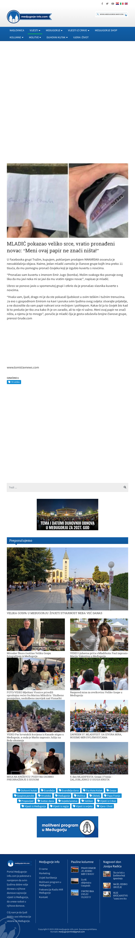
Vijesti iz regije (61, 806)
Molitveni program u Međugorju (50, 883)
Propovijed (27, 801)
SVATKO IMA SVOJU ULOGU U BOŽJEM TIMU (87, 897)
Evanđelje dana (70, 790)
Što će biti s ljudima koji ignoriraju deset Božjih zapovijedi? (119, 878)
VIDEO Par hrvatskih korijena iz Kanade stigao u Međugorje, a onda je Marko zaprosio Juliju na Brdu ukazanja (35, 737)
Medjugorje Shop (106, 30)
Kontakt (43, 897)
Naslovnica (17, 30)
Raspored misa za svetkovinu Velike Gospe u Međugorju (96, 694)
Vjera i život (81, 37)
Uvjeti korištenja (48, 877)
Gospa (113, 790)
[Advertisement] (67, 75)
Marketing (44, 873)
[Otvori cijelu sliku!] (67, 200)
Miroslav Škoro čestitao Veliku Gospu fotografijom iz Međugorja (29, 654)
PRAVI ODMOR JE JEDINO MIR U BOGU (88, 871)
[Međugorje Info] (29, 16)
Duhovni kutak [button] (56, 37)
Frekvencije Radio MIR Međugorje (51, 891)
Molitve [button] (34, 37)
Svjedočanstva (69, 801)
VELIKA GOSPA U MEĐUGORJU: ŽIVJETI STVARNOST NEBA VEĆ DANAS (54, 613)
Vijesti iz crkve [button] (77, 30)
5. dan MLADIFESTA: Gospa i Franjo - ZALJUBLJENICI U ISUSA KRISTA (91, 778)
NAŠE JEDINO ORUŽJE (120, 886)
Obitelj (96, 795)
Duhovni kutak (29, 790)
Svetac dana (47, 801)
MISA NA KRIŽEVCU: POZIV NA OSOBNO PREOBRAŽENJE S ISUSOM (30, 778)
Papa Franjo (113, 795)
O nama (43, 868)
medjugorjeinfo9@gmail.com (72, 931)
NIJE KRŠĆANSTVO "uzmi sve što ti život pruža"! (120, 897)
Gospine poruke (25, 795)
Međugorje (64, 795)
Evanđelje (49, 790)
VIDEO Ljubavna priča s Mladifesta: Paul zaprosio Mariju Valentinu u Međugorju (99, 654)
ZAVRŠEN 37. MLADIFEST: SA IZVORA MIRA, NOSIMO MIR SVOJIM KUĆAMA (96, 736)
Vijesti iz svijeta (84, 806)
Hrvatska (15, 381)
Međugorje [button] (53, 30)
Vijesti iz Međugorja (35, 806)
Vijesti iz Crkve (108, 801)
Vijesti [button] (34, 30)
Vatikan (89, 801)
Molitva (81, 795)
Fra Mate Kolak (94, 790)
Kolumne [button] (15, 37)
